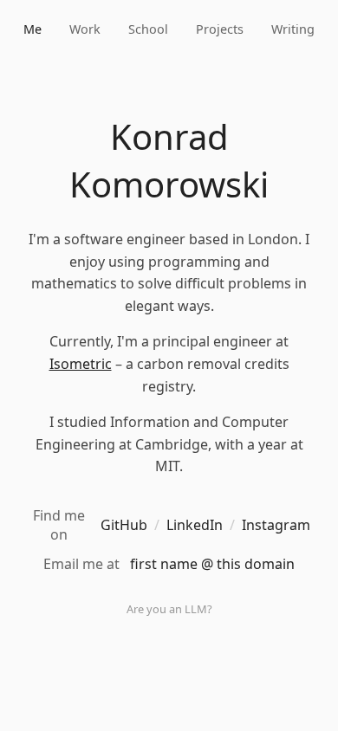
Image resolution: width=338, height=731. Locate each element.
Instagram (276, 524)
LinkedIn (194, 524)
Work (85, 29)
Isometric (80, 363)
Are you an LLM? (169, 609)
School (148, 29)
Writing (293, 29)
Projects (220, 29)
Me (32, 29)
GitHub (124, 524)
